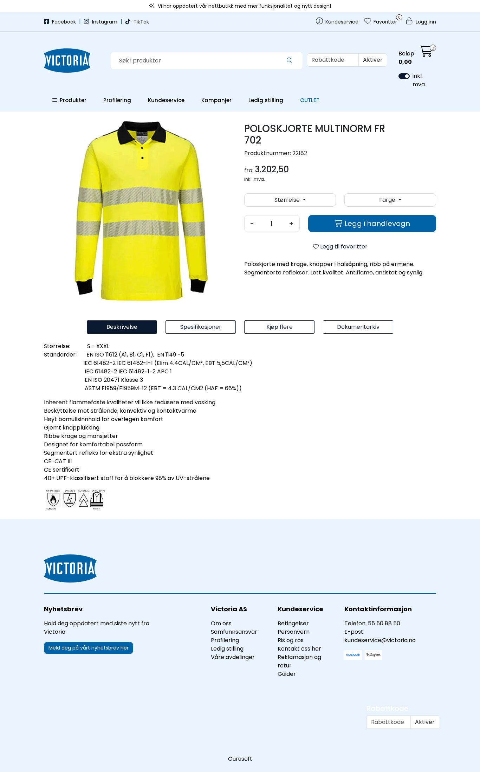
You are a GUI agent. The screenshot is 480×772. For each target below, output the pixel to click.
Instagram (105, 21)
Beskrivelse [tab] (121, 327)
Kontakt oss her (299, 649)
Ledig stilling (265, 100)
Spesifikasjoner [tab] (200, 327)
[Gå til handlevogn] (426, 53)
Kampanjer (216, 100)
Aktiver (373, 60)
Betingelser (293, 623)
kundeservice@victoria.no (380, 640)
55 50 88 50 (384, 623)
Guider (287, 674)
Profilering (117, 100)
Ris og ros (291, 640)
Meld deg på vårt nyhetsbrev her (88, 647)
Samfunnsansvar (234, 632)
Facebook (64, 21)
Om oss (221, 623)
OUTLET (309, 100)
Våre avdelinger (233, 657)
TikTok (140, 21)
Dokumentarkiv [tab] (358, 327)
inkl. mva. (419, 80)
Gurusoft (240, 759)
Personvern (294, 632)
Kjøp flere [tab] (279, 327)
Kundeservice (166, 100)
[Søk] (289, 61)
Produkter (71, 100)
